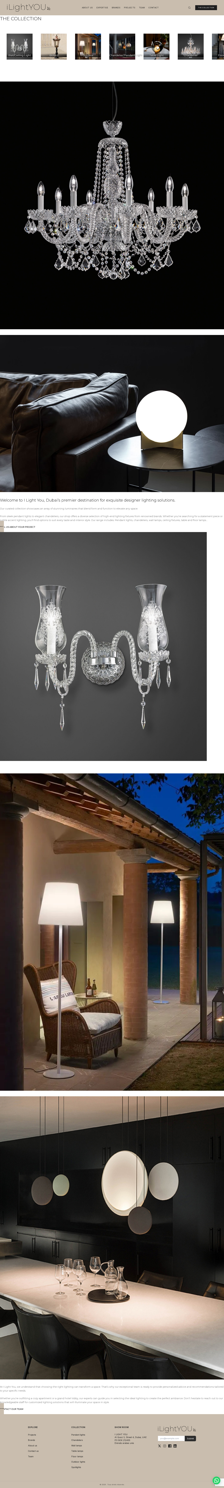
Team (142, 7)
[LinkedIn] (175, 1445)
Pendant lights (78, 1434)
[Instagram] (164, 1445)
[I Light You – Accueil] (28, 8)
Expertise (102, 7)
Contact (153, 7)
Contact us (33, 1451)
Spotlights (76, 1467)
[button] (112, 527)
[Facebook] (169, 1445)
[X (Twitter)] (159, 1445)
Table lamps (77, 1451)
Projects (129, 7)
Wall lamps (76, 1445)
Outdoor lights (78, 1461)
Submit (190, 1438)
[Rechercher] (189, 7)
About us (87, 7)
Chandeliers (77, 1440)
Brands (116, 7)
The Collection (206, 8)
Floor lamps (77, 1456)
